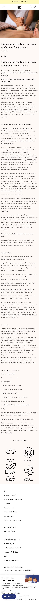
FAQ (5, 556)
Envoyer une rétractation (11, 560)
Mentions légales (9, 543)
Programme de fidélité (10, 512)
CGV (5, 535)
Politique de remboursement (12, 548)
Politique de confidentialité (12, 539)
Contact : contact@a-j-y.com (12, 520)
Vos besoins (7, 503)
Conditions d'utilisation (11, 552)
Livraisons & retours (10, 531)
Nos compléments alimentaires (13, 499)
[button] (4, 7)
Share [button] (5, 56)
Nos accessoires (8, 508)
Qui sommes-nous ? (10, 495)
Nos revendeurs (8, 516)
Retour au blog (20, 440)
